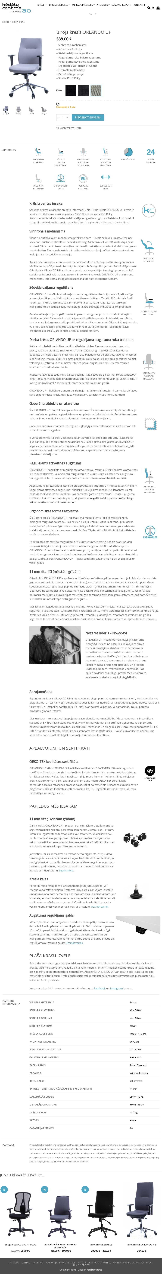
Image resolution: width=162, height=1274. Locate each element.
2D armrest (136, 1080)
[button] (148, 8)
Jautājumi (39, 1262)
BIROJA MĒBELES (58, 4)
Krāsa (59, 90)
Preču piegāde (67, 1262)
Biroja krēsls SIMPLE (101, 1244)
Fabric (133, 1002)
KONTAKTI (139, 4)
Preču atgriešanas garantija (94, 1262)
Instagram (116, 988)
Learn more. (66, 870)
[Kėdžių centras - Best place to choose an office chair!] (16, 8)
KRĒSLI (41, 4)
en (90, 14)
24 (131, 1128)
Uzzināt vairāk (99, 906)
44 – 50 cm (135, 1018)
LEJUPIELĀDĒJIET (81, 1265)
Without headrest (139, 1073)
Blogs (149, 1262)
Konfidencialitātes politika (128, 1262)
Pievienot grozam (88, 117)
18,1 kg (134, 1112)
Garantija (51, 1262)
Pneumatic (135, 1057)
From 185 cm (137, 1104)
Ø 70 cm (134, 1041)
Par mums (13, 1262)
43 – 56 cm (135, 1010)
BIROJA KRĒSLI (18, 21)
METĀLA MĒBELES (82, 4)
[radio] (70, 90)
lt (95, 14)
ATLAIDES (102, 4)
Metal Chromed (138, 1065)
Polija (133, 1120)
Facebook (100, 988)
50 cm (133, 1025)
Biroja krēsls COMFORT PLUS (20, 1244)
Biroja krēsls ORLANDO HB (141, 1244)
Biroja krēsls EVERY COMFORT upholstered (60, 1246)
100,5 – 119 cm (138, 1033)
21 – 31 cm (135, 1049)
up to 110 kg (136, 1096)
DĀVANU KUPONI (121, 4)
